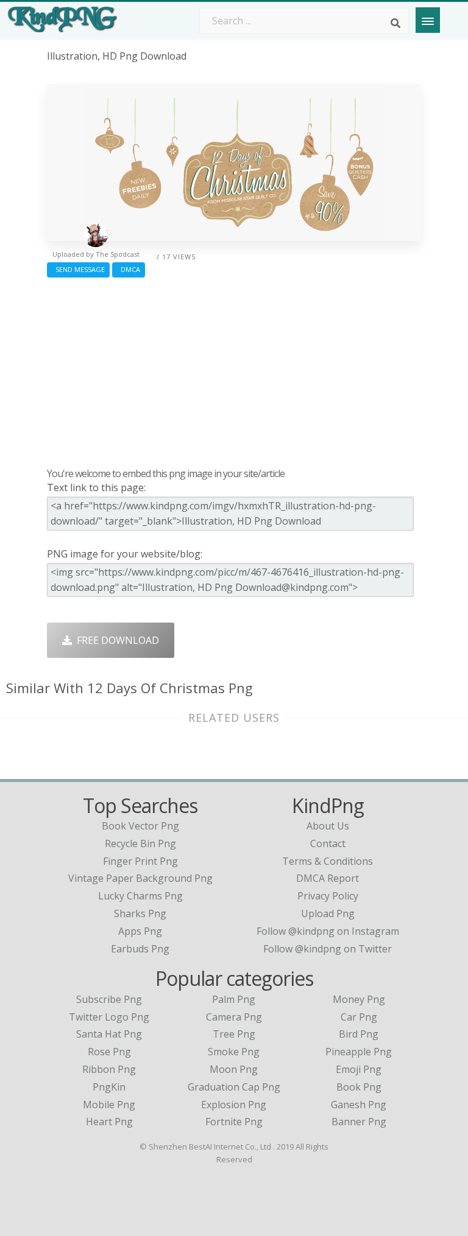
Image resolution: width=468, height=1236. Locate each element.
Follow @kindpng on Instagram (328, 931)
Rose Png (109, 1051)
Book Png (358, 1087)
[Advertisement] (234, 369)
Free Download (115, 640)
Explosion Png (233, 1104)
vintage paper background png (140, 878)
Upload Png (328, 913)
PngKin (109, 1087)
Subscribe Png (109, 999)
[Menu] (428, 20)
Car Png (359, 1017)
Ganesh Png (358, 1104)
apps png (140, 931)
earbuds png (140, 948)
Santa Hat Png (109, 1034)
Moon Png (234, 1069)
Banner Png (359, 1121)
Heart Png (109, 1121)
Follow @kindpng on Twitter (327, 948)
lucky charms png (140, 896)
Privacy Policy (327, 896)
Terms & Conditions (327, 861)
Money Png (359, 999)
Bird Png (358, 1034)
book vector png (140, 826)
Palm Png (233, 999)
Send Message (78, 269)
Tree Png (234, 1034)
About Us (328, 826)
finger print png (140, 861)
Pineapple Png (358, 1051)
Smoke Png (234, 1051)
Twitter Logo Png (109, 1017)
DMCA (128, 269)
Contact (328, 843)
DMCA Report (327, 878)
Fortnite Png (234, 1121)
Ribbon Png (109, 1069)
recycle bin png (140, 843)
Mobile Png (109, 1104)
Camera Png (234, 1017)
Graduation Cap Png (234, 1087)
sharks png (140, 913)
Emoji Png (358, 1069)
